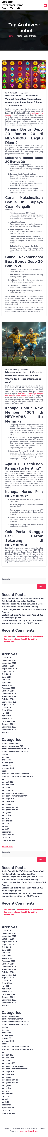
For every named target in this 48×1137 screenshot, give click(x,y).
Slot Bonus (8, 637)
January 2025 (8, 691)
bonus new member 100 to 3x (15, 749)
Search (6, 579)
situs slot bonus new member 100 (17, 776)
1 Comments (33, 95)
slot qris (5, 818)
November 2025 (9, 663)
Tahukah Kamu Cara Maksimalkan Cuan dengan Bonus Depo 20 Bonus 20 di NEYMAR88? (23, 102)
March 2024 (7, 718)
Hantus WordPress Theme (28, 1131)
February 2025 (8, 688)
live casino (6, 760)
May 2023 (6, 732)
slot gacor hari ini (10, 807)
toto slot (6, 837)
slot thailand (8, 821)
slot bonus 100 (8, 790)
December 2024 (9, 694)
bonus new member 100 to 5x (15, 751)
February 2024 (8, 721)
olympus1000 (8, 768)
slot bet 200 (7, 782)
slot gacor (6, 804)
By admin (24, 93)
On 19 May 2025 (11, 93)
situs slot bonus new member (15, 774)
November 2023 (9, 730)
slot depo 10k (8, 799)
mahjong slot (8, 763)
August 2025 (8, 671)
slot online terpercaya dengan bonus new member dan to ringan (24, 395)
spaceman (6, 832)
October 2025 (8, 666)
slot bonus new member (13, 793)
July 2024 (6, 707)
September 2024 (9, 702)
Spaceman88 (8, 835)
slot (24, 372)
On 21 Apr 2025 (11, 370)
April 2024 (6, 716)
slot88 (5, 826)
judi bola (5, 757)
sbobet (5, 771)
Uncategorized (8, 840)
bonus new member (14, 95)
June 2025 (7, 677)
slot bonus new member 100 (14, 796)
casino (5, 754)
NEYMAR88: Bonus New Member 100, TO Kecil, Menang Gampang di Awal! (23, 378)
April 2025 (6, 682)
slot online (6, 815)
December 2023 (9, 727)
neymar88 (6, 765)
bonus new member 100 (12, 746)
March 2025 (7, 685)
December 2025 (9, 660)
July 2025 (6, 674)
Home (10, 36)
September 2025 (9, 669)
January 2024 (8, 724)
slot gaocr (6, 812)
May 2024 (6, 713)
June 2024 (7, 710)
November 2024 (9, 696)
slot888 (5, 829)
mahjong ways (7, 846)
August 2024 (8, 705)
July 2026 (6, 657)
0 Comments (36, 372)
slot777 (5, 824)
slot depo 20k (8, 801)
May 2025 (6, 680)
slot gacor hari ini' (10, 810)
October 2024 (8, 699)
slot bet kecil (8, 785)
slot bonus (7, 787)
